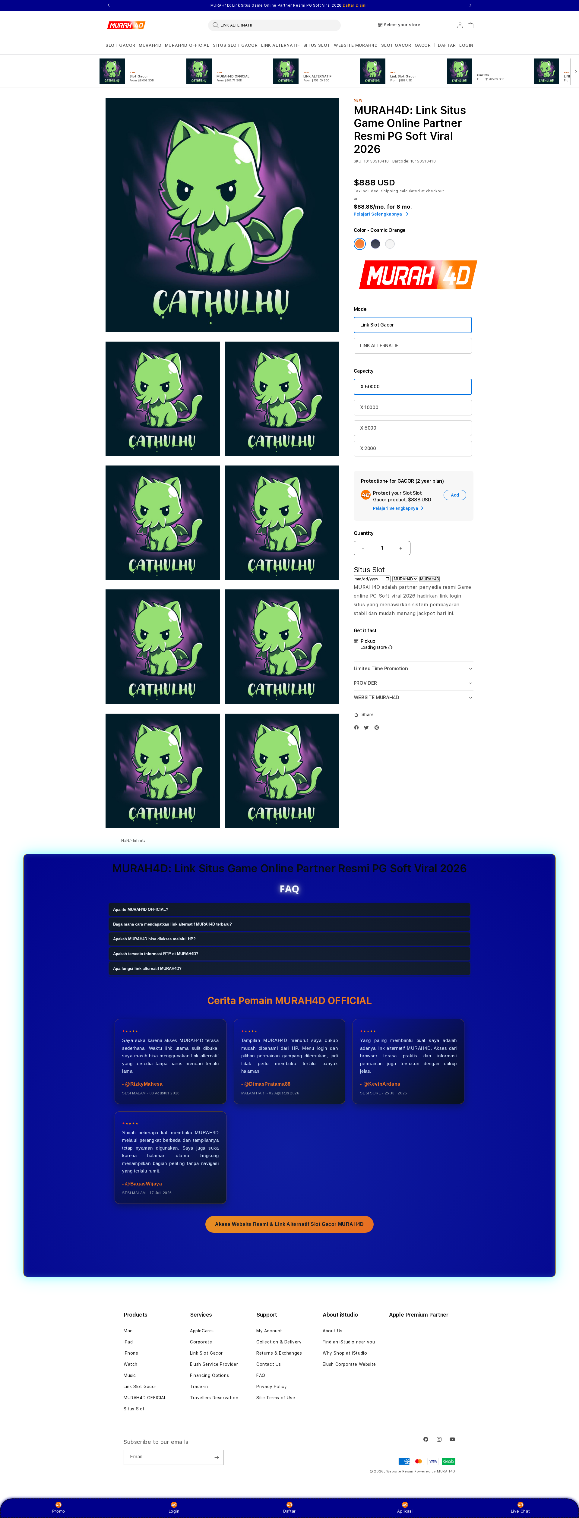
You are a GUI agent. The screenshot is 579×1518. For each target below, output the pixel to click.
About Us (333, 1330)
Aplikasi (405, 1511)
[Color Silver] (390, 244)
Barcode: (401, 161)
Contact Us (268, 1364)
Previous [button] (109, 5)
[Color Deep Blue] (375, 244)
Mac (128, 1330)
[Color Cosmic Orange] (360, 244)
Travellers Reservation (214, 1397)
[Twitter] (368, 728)
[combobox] (274, 25)
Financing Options (209, 1375)
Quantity (364, 533)
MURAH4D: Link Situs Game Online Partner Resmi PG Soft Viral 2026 (289, 5)
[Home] (126, 25)
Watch (131, 1364)
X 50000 (370, 387)
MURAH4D (150, 45)
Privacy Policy (271, 1386)
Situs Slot (134, 1408)
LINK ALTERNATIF (280, 45)
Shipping (390, 191)
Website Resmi (399, 1471)
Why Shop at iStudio (345, 1353)
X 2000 (368, 448)
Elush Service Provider (214, 1364)
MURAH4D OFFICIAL (187, 45)
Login (174, 1511)
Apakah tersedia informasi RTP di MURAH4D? (155, 954)
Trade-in (199, 1386)
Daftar (289, 1511)
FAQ (260, 1375)
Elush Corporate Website (349, 1364)
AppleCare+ (202, 1330)
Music (130, 1375)
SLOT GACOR (120, 45)
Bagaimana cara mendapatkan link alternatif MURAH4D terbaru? (172, 924)
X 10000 (369, 407)
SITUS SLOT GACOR (235, 45)
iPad (128, 1342)
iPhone (131, 1353)
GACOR (423, 45)
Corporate (201, 1342)
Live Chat (520, 1511)
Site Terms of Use (275, 1397)
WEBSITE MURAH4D (356, 45)
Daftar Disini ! (356, 5)
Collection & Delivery (279, 1342)
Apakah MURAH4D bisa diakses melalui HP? (154, 939)
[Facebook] (358, 728)
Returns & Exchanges (279, 1353)
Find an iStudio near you (349, 1342)
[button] (120, 45)
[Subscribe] (216, 1457)
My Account (269, 1330)
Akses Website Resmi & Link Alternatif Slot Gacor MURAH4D (289, 1224)
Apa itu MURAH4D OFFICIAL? (140, 909)
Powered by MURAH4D (434, 1471)
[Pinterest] (378, 728)
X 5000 (368, 428)
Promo (58, 1511)
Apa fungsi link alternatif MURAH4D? (147, 968)
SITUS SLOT (317, 45)
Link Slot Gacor (377, 325)
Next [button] (470, 5)
